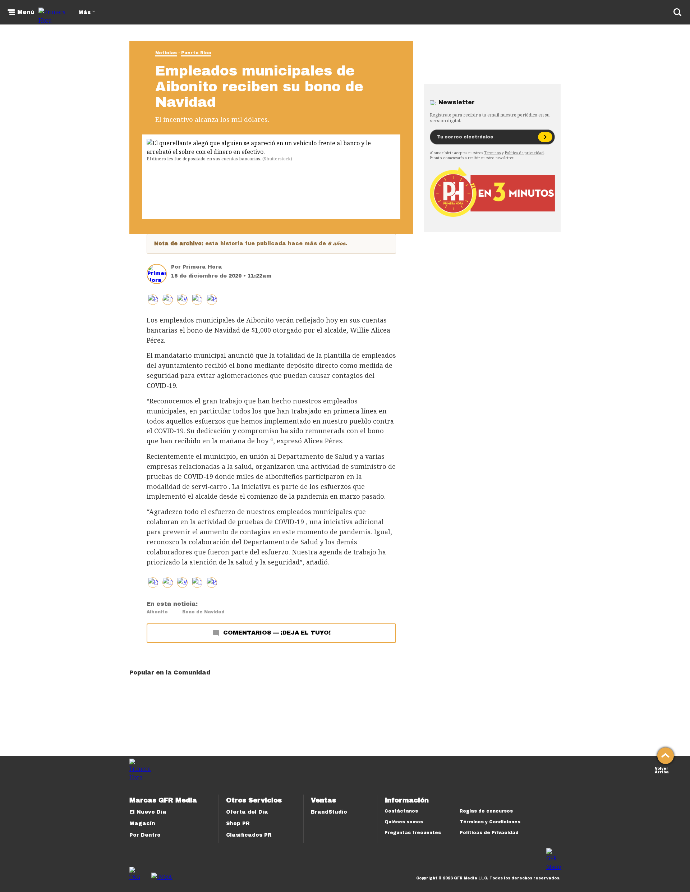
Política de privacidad (524, 152)
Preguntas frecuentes (413, 832)
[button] (167, 299)
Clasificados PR (249, 835)
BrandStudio (329, 812)
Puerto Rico (196, 52)
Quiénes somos (404, 821)
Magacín (142, 823)
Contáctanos (401, 811)
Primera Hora (202, 267)
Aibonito (157, 611)
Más (84, 12)
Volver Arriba (662, 770)
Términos (492, 152)
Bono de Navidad (203, 611)
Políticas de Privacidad (489, 832)
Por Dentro (145, 835)
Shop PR (238, 823)
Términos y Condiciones (490, 821)
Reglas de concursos (486, 811)
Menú (25, 12)
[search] (677, 12)
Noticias (166, 52)
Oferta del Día (247, 812)
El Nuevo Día (147, 812)
